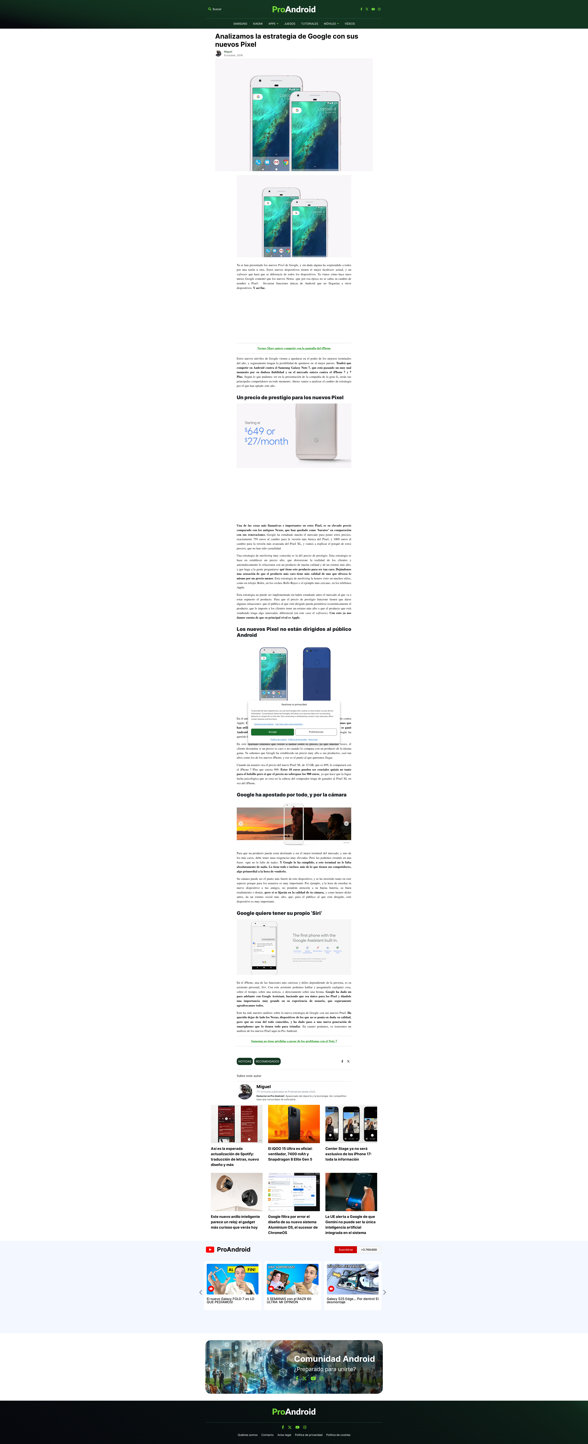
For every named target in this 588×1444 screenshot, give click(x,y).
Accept (273, 731)
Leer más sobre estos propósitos (289, 724)
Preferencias (316, 731)
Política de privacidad (297, 739)
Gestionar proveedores (264, 724)
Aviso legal (313, 739)
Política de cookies (279, 739)
